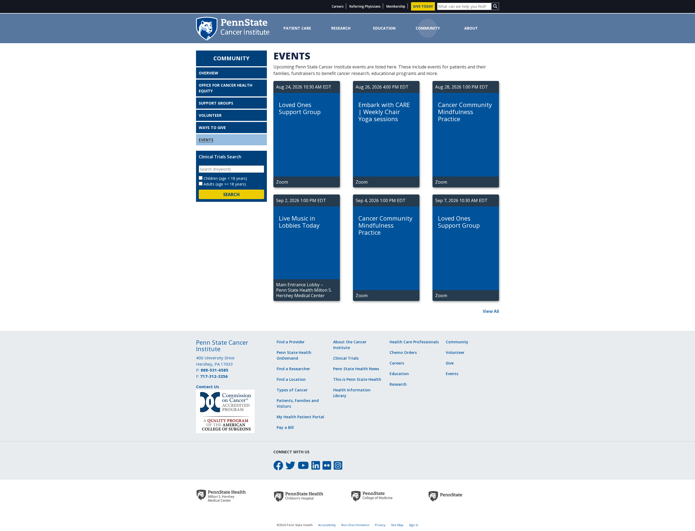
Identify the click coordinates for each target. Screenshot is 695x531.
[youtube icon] (303, 465)
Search (231, 194)
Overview (208, 73)
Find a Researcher (293, 368)
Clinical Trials (346, 358)
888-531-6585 (214, 370)
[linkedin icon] (315, 465)
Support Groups (216, 103)
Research (340, 28)
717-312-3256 (214, 376)
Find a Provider (291, 341)
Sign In (413, 525)
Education (384, 28)
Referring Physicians (365, 6)
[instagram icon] (338, 465)
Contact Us (207, 386)
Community (428, 28)
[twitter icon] (290, 465)
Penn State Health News (356, 368)
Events (206, 139)
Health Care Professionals (414, 341)
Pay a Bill (285, 427)
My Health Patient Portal (300, 416)
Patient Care (297, 28)
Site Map (397, 525)
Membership (395, 6)
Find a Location (291, 379)
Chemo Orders (403, 352)
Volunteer (210, 115)
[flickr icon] (327, 465)
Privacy (380, 525)
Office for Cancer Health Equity (225, 88)
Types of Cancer (292, 389)
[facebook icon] (278, 465)
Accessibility (327, 525)
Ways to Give (212, 127)
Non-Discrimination (355, 525)
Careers (338, 6)
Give (450, 363)
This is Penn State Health (357, 379)
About (471, 28)
